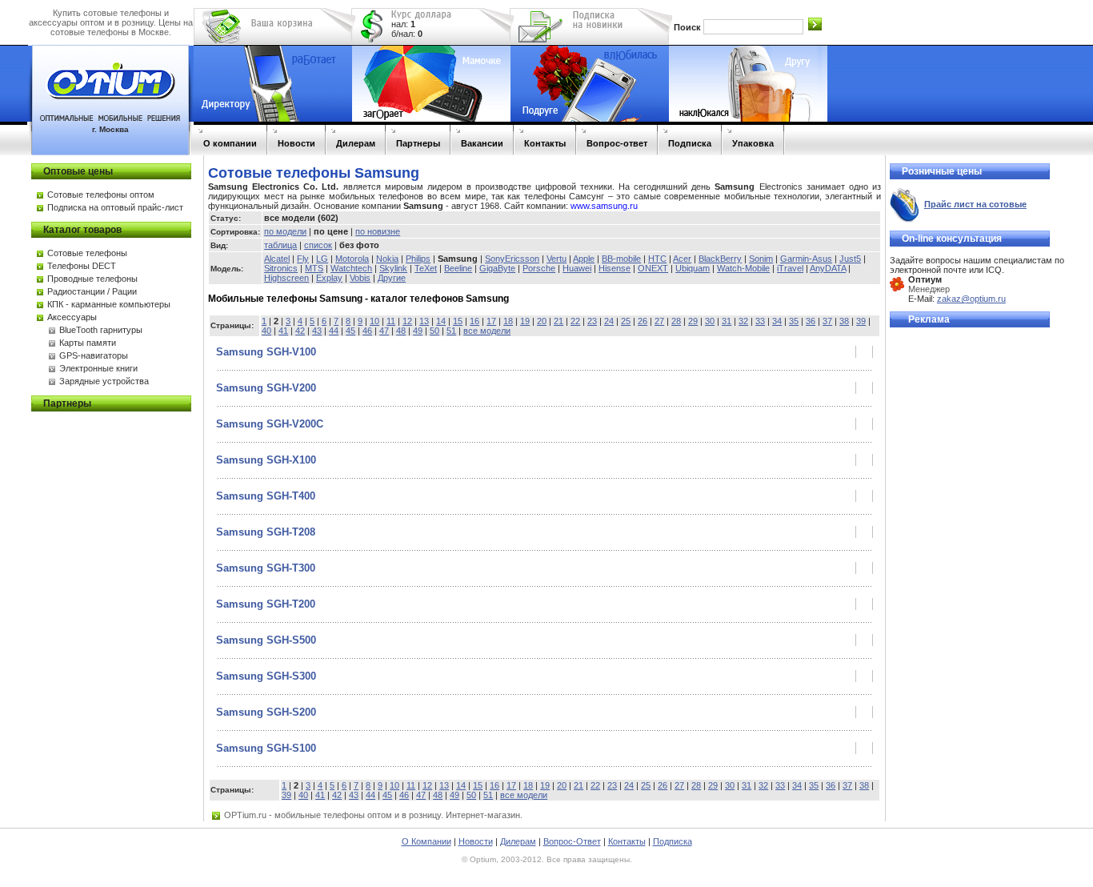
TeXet (425, 268)
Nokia (387, 258)
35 (794, 321)
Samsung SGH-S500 (266, 640)
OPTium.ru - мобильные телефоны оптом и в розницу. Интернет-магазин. (373, 815)
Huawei (577, 268)
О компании (230, 143)
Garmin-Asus (806, 258)
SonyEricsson (512, 258)
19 (525, 321)
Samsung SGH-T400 (265, 496)
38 (844, 321)
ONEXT (653, 268)
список (318, 245)
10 (374, 321)
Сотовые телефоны (87, 253)
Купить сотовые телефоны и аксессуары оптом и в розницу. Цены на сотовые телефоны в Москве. (111, 22)
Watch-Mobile (743, 268)
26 (642, 321)
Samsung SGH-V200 (266, 388)
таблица (280, 245)
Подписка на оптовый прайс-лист (115, 207)
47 (384, 330)
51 (451, 330)
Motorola (352, 258)
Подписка (689, 143)
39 (861, 321)
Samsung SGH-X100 (266, 460)
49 (417, 330)
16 (474, 321)
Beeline (458, 268)
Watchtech (351, 268)
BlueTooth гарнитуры (100, 330)
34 (777, 321)
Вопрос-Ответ (572, 841)
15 (457, 321)
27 (659, 321)
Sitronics (281, 268)
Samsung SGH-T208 (265, 532)
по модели (285, 231)
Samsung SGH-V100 (266, 352)
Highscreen (286, 278)
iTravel (790, 268)
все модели (486, 330)
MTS (314, 268)
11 (390, 321)
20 (541, 321)
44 (333, 330)
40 (266, 330)
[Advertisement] (954, 576)
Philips (418, 258)
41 (283, 330)
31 (726, 321)
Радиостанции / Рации (92, 291)
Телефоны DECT (81, 266)
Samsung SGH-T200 (265, 604)
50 (434, 330)
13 (424, 321)
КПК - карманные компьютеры (108, 304)
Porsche (538, 268)
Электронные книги (98, 368)
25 (626, 321)
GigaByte (497, 268)
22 (575, 321)
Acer (682, 258)
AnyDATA (828, 268)
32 (743, 321)
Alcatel (277, 258)
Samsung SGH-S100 (266, 748)
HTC (657, 258)
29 (693, 321)
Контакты (545, 143)
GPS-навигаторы (93, 355)
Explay (329, 278)
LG (322, 258)
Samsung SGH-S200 (266, 712)
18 (508, 321)
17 (491, 321)
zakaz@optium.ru (971, 298)
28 (676, 321)
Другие (392, 278)
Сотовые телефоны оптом (100, 194)
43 (317, 330)
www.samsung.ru (604, 206)
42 (300, 330)
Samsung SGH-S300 (266, 676)
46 (367, 330)
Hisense (615, 268)
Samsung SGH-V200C (269, 424)
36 (810, 321)
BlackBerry (720, 258)
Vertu (556, 258)
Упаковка (753, 143)
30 (710, 321)
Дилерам (355, 143)
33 (760, 321)
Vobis (360, 278)
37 (827, 321)
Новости (296, 143)
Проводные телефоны (92, 278)
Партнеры (418, 143)
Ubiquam (692, 268)
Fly (303, 258)
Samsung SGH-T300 (265, 568)
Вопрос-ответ (617, 143)
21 (558, 321)
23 (592, 321)
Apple (584, 258)
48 (401, 330)
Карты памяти (87, 342)
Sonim (761, 258)
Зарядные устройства (104, 381)
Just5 (850, 258)
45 (350, 330)
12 (407, 321)
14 (441, 321)
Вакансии (482, 143)
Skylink (393, 268)
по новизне (377, 231)
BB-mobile (621, 258)
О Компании (426, 841)
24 (609, 321)
